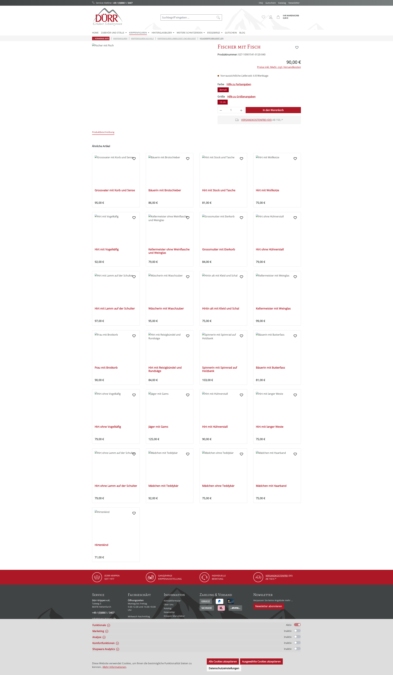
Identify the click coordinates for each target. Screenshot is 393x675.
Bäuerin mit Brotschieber (164, 190)
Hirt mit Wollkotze (267, 190)
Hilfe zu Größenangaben (241, 96)
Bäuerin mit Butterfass (270, 367)
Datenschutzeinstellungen (224, 668)
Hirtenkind (101, 545)
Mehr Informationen (114, 667)
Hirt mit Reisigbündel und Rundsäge (165, 369)
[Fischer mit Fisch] (151, 77)
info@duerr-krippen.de (104, 618)
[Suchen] (218, 17)
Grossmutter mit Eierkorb (218, 249)
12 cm (223, 102)
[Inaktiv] (297, 630)
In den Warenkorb (273, 110)
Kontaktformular (172, 600)
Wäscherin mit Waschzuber (166, 308)
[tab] (103, 132)
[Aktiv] (297, 624)
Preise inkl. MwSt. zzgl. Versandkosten (279, 67)
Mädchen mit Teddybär (163, 486)
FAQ (261, 2)
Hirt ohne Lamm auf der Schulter (116, 486)
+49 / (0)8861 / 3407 (123, 2)
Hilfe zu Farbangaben (239, 84)
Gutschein (270, 2)
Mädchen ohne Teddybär (218, 486)
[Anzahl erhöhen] (241, 110)
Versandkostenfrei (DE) (256, 120)
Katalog (282, 2)
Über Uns (168, 604)
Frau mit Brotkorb (106, 367)
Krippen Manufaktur (174, 616)
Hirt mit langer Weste (269, 426)
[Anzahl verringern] (221, 110)
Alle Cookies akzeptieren (223, 661)
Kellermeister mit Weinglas (273, 308)
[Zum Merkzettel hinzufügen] (297, 47)
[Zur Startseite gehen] (107, 17)
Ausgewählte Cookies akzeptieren (261, 661)
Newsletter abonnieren (268, 606)
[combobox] (188, 17)
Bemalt (223, 89)
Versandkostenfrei (277, 575)
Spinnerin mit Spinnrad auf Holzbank (219, 369)
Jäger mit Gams (158, 426)
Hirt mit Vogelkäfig (107, 249)
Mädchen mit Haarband (271, 486)
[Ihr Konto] (270, 17)
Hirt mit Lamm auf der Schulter (115, 308)
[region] (151, 77)
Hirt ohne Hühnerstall (270, 249)
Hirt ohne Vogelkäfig (108, 426)
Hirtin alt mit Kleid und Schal (220, 308)
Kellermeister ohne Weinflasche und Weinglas (169, 251)
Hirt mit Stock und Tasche (218, 190)
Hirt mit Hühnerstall (215, 426)
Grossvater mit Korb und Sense (115, 190)
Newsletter (294, 2)
